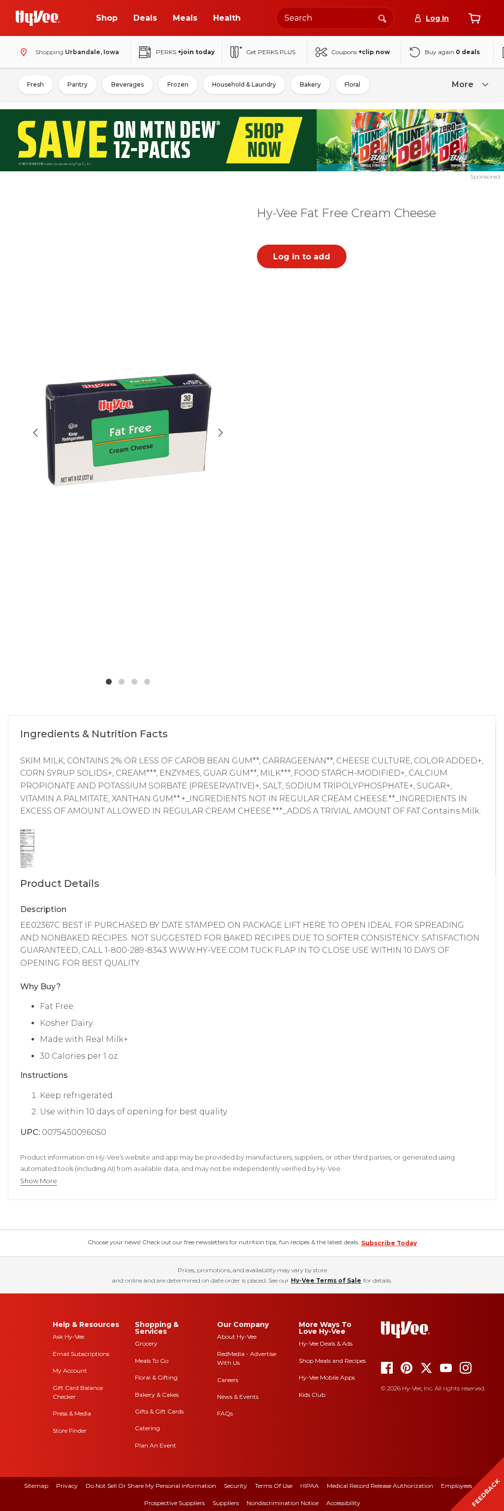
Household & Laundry (244, 84)
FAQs (225, 1413)
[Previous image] (35, 433)
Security (235, 1485)
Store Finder (70, 1430)
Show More (38, 1181)
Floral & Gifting (156, 1377)
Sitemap (36, 1485)
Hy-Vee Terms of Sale (326, 1280)
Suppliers (226, 1503)
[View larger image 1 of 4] (128, 432)
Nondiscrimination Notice (282, 1503)
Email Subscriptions (81, 1353)
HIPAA (309, 1485)
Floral (352, 84)
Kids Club (312, 1394)
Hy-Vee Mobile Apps (327, 1377)
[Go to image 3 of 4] (134, 682)
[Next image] (220, 433)
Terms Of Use (273, 1485)
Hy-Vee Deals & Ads (325, 1343)
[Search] (382, 17)
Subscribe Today (389, 1243)
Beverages (127, 84)
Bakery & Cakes (157, 1394)
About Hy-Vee (236, 1336)
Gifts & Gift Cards (159, 1411)
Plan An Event (155, 1445)
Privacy (67, 1485)
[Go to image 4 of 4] (147, 682)
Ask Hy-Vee (68, 1336)
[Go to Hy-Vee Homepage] (38, 18)
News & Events (237, 1396)
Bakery (310, 84)
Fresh (35, 84)
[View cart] (474, 18)
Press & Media (72, 1413)
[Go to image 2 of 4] (121, 682)
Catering (147, 1428)
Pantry (77, 84)
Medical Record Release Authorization (380, 1485)
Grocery (146, 1343)
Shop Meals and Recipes (332, 1360)
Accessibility (343, 1503)
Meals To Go (151, 1360)
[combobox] (335, 18)
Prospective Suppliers (174, 1503)
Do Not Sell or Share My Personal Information (151, 1485)
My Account (70, 1370)
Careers (227, 1380)
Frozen (178, 84)
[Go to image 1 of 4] (108, 682)
